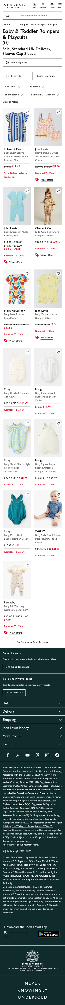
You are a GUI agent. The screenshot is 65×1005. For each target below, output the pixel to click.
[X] (18, 756)
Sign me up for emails (17, 666)
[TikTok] (57, 756)
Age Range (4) (19, 62)
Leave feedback (14, 692)
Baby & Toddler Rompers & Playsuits (40, 24)
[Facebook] (8, 756)
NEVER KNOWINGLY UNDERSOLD (33, 990)
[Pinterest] (38, 756)
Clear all (10, 101)
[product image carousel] (17, 127)
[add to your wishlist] (27, 112)
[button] (60, 5)
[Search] (7, 16)
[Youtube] (28, 756)
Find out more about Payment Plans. (21, 844)
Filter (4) (16, 75)
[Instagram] (47, 756)
